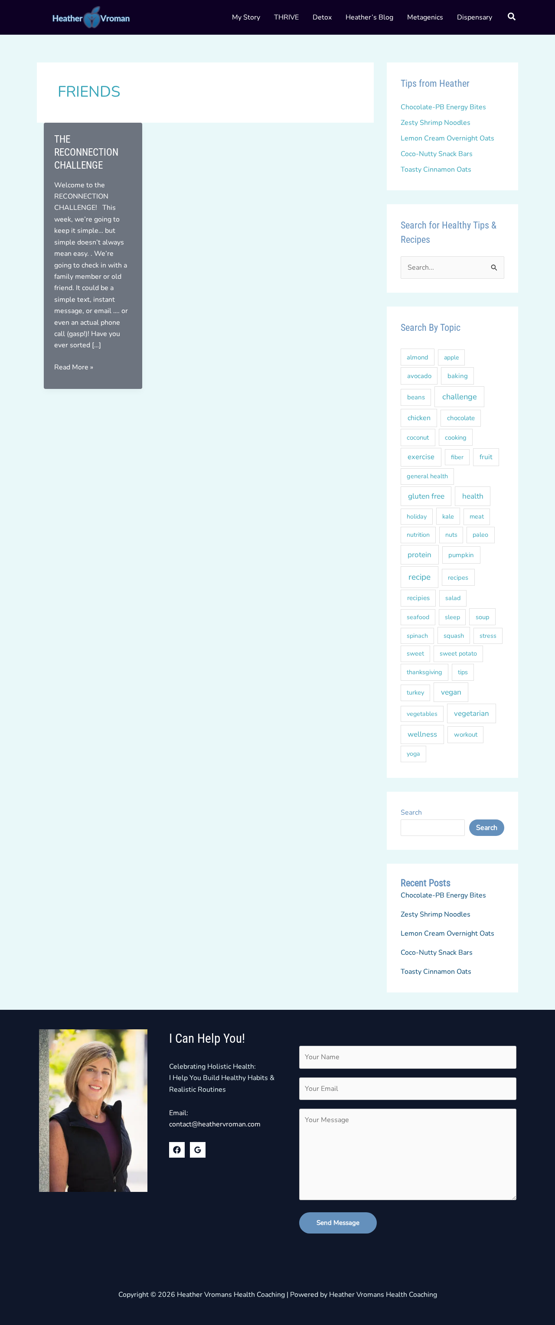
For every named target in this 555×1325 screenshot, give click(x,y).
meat (477, 516)
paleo (480, 534)
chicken (419, 418)
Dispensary (474, 17)
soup (483, 617)
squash (454, 635)
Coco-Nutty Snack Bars (437, 154)
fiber (457, 457)
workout (465, 734)
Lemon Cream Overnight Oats (447, 138)
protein (419, 555)
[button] (512, 18)
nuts (451, 535)
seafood (418, 617)
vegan (451, 692)
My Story (246, 17)
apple (451, 357)
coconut (418, 437)
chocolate (461, 418)
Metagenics (425, 17)
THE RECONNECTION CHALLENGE (86, 152)
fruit (486, 457)
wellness (422, 734)
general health (427, 476)
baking (457, 376)
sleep (452, 617)
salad (452, 598)
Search (411, 812)
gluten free (426, 496)
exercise (421, 457)
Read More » (73, 367)
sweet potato (458, 653)
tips (463, 672)
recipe (419, 577)
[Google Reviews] (198, 1150)
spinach (417, 636)
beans (416, 397)
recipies (418, 598)
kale (448, 516)
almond (417, 357)
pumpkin (461, 555)
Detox (322, 17)
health (472, 496)
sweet (415, 653)
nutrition (418, 535)
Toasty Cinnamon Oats (436, 169)
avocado (419, 376)
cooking (456, 437)
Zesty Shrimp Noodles (435, 122)
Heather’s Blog (369, 17)
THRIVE (286, 17)
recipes (458, 577)
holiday (417, 516)
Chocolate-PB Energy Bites (443, 107)
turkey (415, 692)
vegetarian (471, 713)
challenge (459, 396)
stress (488, 636)
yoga (413, 754)
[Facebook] (177, 1150)
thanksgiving (424, 672)
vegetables (422, 714)
